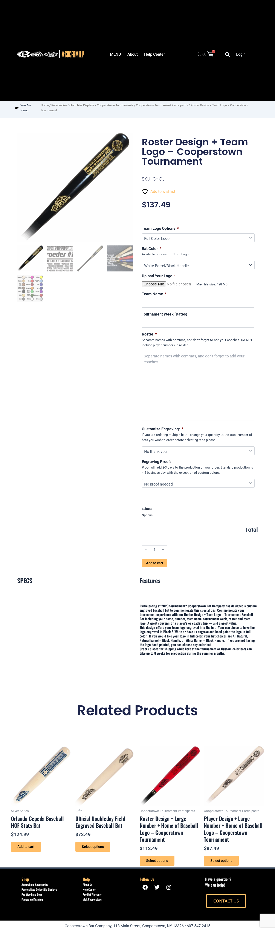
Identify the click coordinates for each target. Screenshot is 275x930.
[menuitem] (115, 54)
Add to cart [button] (25, 847)
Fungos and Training (32, 899)
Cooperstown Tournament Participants (162, 105)
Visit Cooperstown (92, 899)
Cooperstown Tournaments (115, 105)
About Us (87, 884)
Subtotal (147, 508)
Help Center (89, 889)
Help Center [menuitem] (154, 54)
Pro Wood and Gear (31, 894)
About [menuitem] (132, 54)
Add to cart (154, 563)
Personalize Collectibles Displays (72, 105)
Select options (93, 847)
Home (45, 105)
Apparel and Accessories (34, 884)
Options (147, 515)
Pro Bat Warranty (92, 894)
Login (241, 54)
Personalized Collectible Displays (39, 889)
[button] (227, 54)
